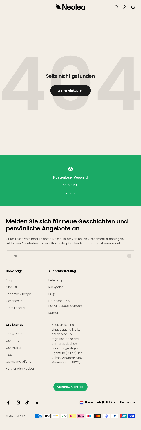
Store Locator (15, 308)
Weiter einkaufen (70, 90)
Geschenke (14, 301)
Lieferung (55, 280)
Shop (9, 280)
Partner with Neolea (20, 368)
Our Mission (14, 348)
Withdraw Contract (70, 387)
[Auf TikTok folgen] (27, 402)
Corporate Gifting (18, 361)
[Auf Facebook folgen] (8, 402)
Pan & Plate (14, 334)
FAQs (51, 294)
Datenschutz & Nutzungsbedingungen (65, 303)
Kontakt (54, 313)
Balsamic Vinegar (18, 294)
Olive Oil (11, 287)
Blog (9, 355)
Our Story (12, 341)
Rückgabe (55, 287)
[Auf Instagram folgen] (17, 402)
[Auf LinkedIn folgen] (36, 402)
